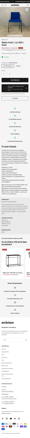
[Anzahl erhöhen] (10, 73)
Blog (3, 354)
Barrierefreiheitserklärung (7, 375)
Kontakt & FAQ (5, 352)
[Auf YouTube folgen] (11, 418)
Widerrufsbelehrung (7, 363)
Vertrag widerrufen (6, 378)
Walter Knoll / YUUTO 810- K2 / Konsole (12, 272)
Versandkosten (9, 49)
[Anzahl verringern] (4, 73)
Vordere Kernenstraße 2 (8, 391)
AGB (3, 360)
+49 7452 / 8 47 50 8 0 (9, 401)
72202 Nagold (5, 394)
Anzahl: (3, 70)
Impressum (4, 357)
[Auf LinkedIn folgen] (15, 418)
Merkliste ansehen (6, 413)
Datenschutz (5, 365)
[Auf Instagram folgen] (7, 418)
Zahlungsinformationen (7, 368)
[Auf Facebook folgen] (3, 418)
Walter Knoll (4, 39)
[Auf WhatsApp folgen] (19, 418)
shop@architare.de (9, 403)
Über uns (4, 349)
